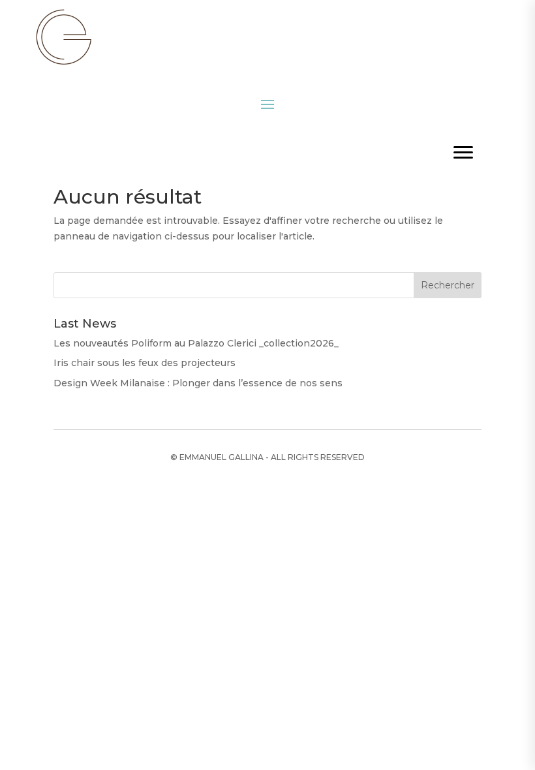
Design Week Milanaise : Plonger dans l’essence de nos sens (198, 383)
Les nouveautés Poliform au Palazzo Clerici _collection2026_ (196, 343)
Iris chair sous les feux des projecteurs (145, 363)
